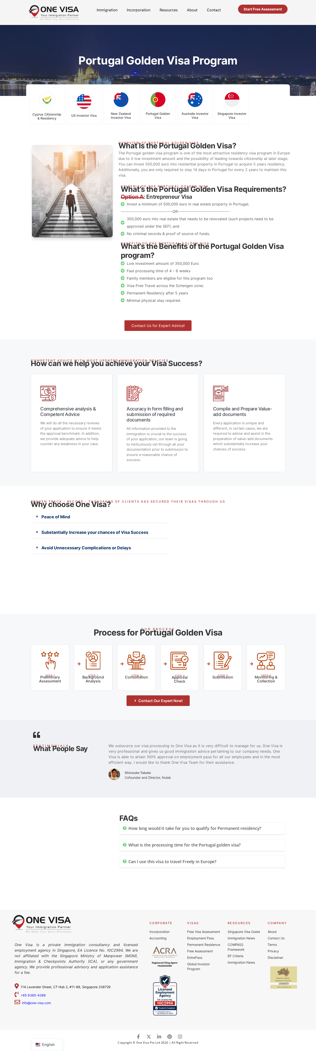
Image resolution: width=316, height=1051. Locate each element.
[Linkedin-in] (159, 1036)
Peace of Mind (55, 516)
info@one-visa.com (35, 1003)
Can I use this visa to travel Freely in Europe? (172, 861)
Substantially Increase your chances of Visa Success (94, 532)
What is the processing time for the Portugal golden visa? (184, 845)
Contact (214, 10)
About (192, 10)
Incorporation (138, 10)
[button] (100, 517)
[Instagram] (180, 1036)
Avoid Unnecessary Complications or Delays (86, 547)
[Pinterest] (169, 1036)
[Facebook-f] (138, 1036)
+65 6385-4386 (34, 995)
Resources (169, 10)
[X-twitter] (148, 1036)
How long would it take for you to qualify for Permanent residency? (194, 828)
